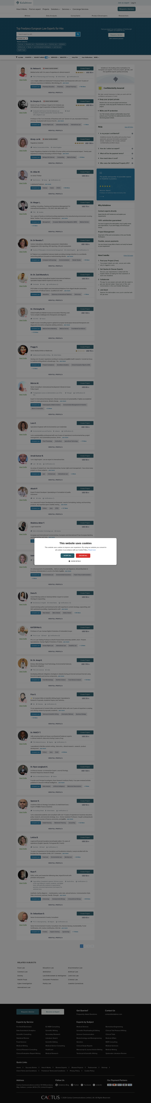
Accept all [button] (67, 555)
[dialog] (75, 551)
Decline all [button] (83, 555)
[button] (75, 561)
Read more (92, 550)
